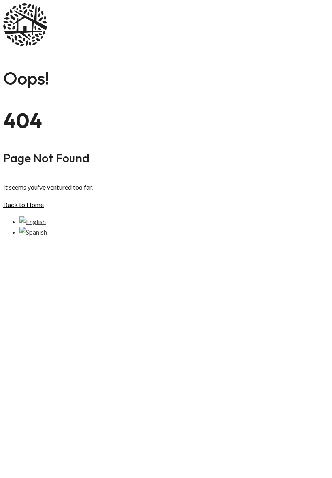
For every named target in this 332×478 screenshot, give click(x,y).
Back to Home (23, 204)
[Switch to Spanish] (33, 232)
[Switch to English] (32, 221)
